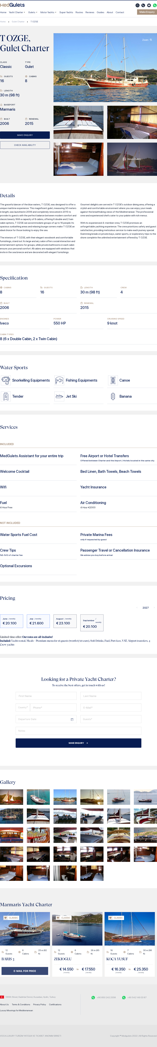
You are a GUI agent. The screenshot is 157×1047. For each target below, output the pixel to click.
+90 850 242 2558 (106, 997)
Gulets (31, 12)
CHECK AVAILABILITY (25, 145)
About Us (4, 1004)
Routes (79, 12)
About (110, 12)
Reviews (90, 12)
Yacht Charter (16, 12)
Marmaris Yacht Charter (26, 904)
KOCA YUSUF (117, 959)
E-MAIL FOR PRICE (25, 970)
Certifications (55, 1004)
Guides (100, 12)
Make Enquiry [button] (147, 12)
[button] (138, 5)
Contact (120, 12)
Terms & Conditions (21, 1004)
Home (3, 12)
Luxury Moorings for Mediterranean (16, 1010)
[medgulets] (12, 5)
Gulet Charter (18, 21)
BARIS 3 (8, 959)
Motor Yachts (47, 12)
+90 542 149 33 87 (137, 997)
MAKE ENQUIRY (25, 135)
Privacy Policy (39, 1004)
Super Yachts (66, 12)
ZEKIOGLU (62, 959)
